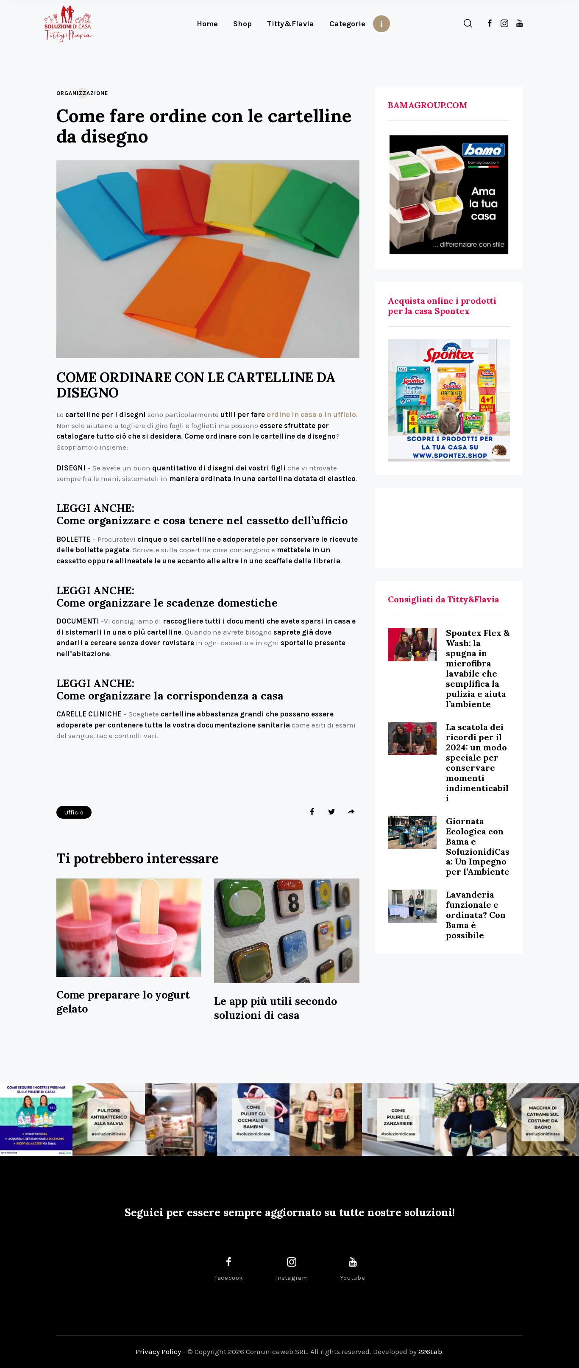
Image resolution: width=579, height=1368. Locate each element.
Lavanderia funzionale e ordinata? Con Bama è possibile (476, 914)
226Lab (430, 1351)
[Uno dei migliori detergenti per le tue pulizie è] (108, 1119)
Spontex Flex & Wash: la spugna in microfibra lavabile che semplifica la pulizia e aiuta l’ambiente (477, 668)
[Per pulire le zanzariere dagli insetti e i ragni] (398, 1119)
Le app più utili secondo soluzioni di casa (275, 1008)
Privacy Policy (158, 1351)
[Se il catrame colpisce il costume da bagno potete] (543, 1119)
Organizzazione (82, 93)
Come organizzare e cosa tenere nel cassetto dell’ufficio (202, 521)
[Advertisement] (449, 527)
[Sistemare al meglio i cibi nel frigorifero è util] (181, 1119)
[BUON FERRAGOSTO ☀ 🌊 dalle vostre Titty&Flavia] (470, 1119)
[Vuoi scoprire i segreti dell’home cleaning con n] (36, 1119)
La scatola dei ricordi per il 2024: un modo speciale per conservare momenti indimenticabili (477, 762)
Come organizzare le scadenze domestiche (167, 603)
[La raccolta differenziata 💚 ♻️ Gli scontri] (326, 1119)
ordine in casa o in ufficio (311, 414)
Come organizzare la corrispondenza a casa (170, 696)
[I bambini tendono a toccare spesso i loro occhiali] (253, 1119)
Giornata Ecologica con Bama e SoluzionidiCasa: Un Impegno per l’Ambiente (477, 846)
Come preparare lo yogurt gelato (122, 1002)
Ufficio (74, 812)
